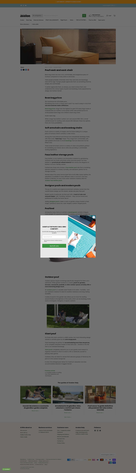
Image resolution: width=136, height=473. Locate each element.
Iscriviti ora (54, 246)
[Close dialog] (94, 217)
